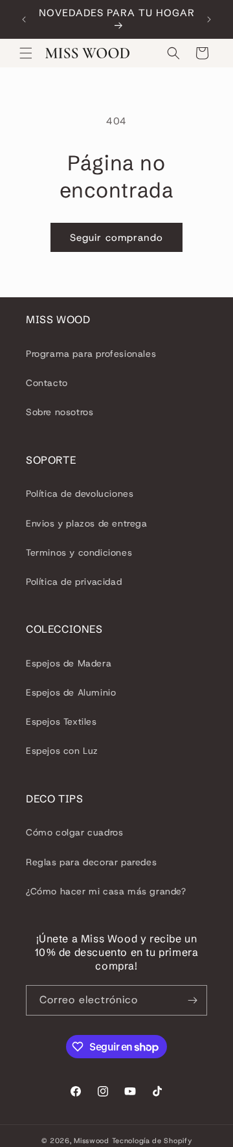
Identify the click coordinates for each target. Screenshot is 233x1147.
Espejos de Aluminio (71, 692)
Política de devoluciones (79, 493)
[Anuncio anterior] (24, 19)
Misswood (91, 1140)
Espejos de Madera (68, 663)
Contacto (47, 383)
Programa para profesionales (91, 353)
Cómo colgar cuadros (74, 832)
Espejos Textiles (61, 721)
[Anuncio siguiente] (209, 19)
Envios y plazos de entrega (87, 523)
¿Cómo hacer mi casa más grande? (106, 891)
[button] (26, 53)
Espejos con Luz (62, 750)
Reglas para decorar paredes (91, 862)
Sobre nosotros (59, 412)
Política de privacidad (74, 581)
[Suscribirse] (192, 1000)
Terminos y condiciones (79, 552)
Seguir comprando (116, 237)
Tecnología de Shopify (152, 1140)
